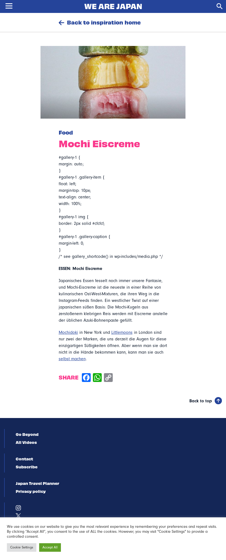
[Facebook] (86, 378)
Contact (24, 458)
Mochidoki (68, 332)
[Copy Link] (108, 378)
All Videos (26, 442)
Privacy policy (31, 491)
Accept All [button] (50, 547)
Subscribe (26, 466)
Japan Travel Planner (37, 483)
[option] (113, 82)
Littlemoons (122, 332)
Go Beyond (27, 434)
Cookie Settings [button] (21, 547)
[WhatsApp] (97, 378)
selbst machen (72, 358)
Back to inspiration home (104, 22)
